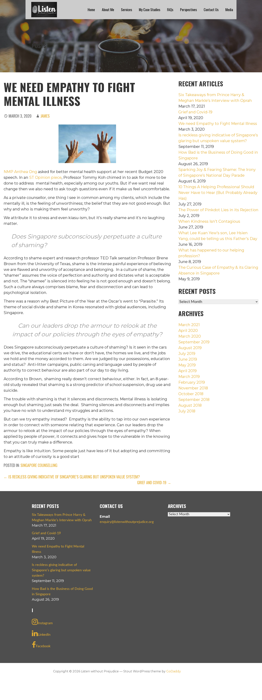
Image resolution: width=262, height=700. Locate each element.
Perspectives (188, 9)
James (45, 116)
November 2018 (193, 388)
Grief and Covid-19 (195, 112)
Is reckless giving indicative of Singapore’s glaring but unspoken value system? (61, 570)
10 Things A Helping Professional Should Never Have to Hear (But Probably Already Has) (217, 193)
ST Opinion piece (45, 177)
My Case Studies (149, 9)
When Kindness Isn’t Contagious (209, 221)
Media (229, 9)
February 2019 (191, 382)
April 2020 (188, 330)
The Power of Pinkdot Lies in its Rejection (218, 210)
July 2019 (186, 353)
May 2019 (187, 365)
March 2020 (189, 336)
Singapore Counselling (39, 465)
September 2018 (193, 399)
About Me (108, 9)
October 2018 (190, 394)
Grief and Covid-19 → (154, 482)
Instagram (45, 623)
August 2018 (190, 405)
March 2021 (189, 324)
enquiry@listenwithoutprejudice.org (127, 522)
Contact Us (211, 9)
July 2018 (186, 411)
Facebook (43, 646)
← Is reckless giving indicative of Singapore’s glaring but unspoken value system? (72, 477)
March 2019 (189, 376)
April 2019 (187, 371)
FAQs (170, 9)
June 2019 (187, 359)
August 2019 (190, 347)
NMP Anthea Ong (20, 171)
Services (126, 9)
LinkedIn (44, 635)
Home (91, 9)
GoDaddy (173, 671)
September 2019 (193, 342)
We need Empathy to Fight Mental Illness (217, 123)
